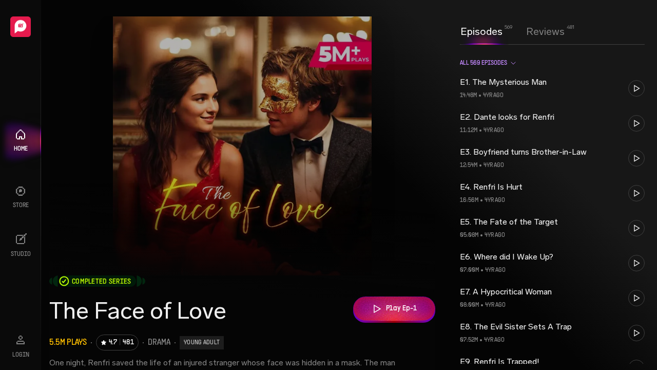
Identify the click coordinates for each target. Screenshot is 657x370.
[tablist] (512, 31)
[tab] (481, 30)
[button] (552, 88)
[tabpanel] (552, 207)
